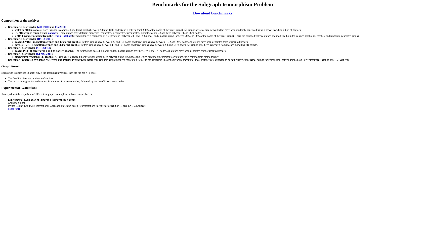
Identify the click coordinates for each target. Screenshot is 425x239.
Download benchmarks (212, 13)
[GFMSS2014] (44, 53)
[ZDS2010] (43, 27)
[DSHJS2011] (44, 39)
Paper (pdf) (14, 108)
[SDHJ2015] (43, 47)
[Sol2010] (60, 27)
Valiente (52, 33)
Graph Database (62, 36)
